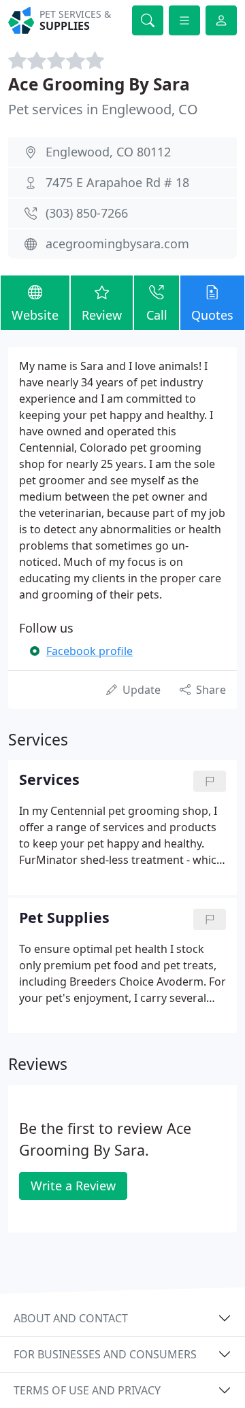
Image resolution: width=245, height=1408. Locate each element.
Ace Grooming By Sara (99, 84)
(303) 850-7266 (87, 213)
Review (102, 315)
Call (156, 315)
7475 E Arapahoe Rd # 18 (117, 182)
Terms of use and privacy (87, 1390)
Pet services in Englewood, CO (103, 109)
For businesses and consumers (105, 1354)
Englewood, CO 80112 (108, 152)
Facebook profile (89, 650)
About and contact (71, 1318)
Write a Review (73, 1185)
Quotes (212, 315)
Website (35, 315)
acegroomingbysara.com (117, 243)
